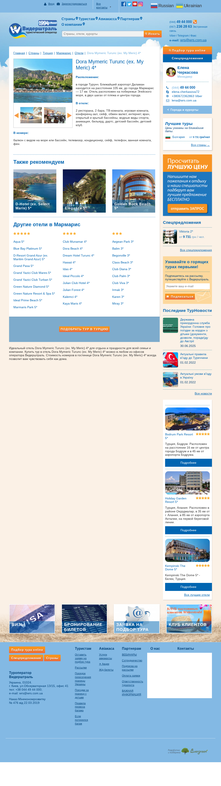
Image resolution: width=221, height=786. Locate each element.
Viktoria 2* (186, 231)
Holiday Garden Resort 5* (175, 500)
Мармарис (63, 53)
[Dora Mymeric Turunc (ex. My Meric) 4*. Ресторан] (55, 115)
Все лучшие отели (197, 595)
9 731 (199, 137)
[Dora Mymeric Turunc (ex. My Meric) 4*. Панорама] (43, 80)
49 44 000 (183, 87)
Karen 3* (118, 296)
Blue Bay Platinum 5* (27, 248)
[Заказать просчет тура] (187, 187)
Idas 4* (67, 269)
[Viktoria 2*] (171, 236)
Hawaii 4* (69, 262)
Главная (19, 53)
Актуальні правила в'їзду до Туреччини (194, 355)
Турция (48, 53)
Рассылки (81, 667)
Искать (154, 33)
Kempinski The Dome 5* (175, 567)
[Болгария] (168, 137)
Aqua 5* (18, 241)
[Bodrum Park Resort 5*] (187, 420)
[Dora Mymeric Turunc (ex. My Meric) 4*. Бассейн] (31, 115)
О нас (155, 648)
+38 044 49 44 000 (28, 689)
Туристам (83, 648)
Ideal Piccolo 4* (73, 276)
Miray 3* (117, 303)
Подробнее (188, 462)
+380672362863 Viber (187, 96)
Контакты (185, 648)
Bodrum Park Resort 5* (179, 436)
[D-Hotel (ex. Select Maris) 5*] (34, 190)
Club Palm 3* (121, 276)
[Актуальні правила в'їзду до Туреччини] (171, 359)
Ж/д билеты (106, 669)
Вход (51, 3)
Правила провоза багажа (80, 707)
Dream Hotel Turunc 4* (78, 255)
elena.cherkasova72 (185, 91)
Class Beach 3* (122, 262)
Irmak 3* (118, 290)
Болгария (178, 137)
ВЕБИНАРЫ (129, 654)
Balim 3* (117, 248)
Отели (79, 53)
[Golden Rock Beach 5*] (133, 190)
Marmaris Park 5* (25, 307)
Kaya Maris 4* (72, 303)
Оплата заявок (131, 675)
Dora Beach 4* (73, 248)
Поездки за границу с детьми (82, 694)
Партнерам (131, 648)
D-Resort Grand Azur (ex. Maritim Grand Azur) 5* (30, 257)
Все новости (203, 393)
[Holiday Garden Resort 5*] (187, 483)
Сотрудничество (132, 660)
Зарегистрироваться (74, 3)
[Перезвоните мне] (195, 22)
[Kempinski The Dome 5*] (187, 551)
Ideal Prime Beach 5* (27, 300)
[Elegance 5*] (84, 190)
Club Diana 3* (121, 269)
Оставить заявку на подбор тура (82, 658)
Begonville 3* (121, 255)
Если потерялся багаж (81, 720)
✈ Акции (104, 664)
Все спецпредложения (196, 250)
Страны (33, 53)
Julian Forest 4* (73, 290)
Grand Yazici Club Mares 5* (32, 272)
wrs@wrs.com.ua (193, 40)
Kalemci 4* (70, 296)
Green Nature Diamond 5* (31, 286)
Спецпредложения (187, 58)
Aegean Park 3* (123, 241)
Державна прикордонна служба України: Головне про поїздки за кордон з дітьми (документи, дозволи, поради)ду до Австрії (195, 330)
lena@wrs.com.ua (184, 100)
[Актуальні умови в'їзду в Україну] (171, 379)
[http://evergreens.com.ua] (187, 750)
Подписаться (181, 296)
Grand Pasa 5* (23, 266)
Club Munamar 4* (75, 241)
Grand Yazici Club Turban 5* (32, 279)
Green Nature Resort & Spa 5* (34, 293)
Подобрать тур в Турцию (84, 329)
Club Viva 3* (120, 283)
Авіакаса (106, 648)
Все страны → (200, 145)
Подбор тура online (189, 50)
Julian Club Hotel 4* (76, 283)
